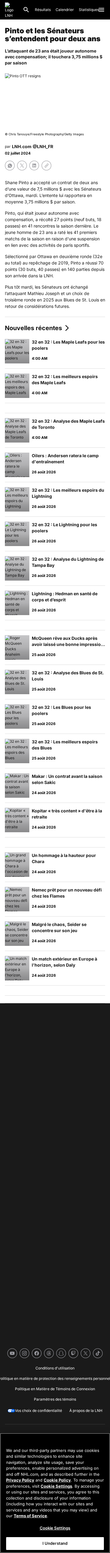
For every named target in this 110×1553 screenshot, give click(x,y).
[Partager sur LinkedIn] (34, 165)
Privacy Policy (20, 1480)
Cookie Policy (57, 1480)
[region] (55, 1493)
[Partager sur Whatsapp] (10, 165)
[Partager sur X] (22, 165)
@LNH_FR (43, 146)
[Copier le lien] (46, 165)
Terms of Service (30, 1515)
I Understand (55, 1543)
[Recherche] (26, 9)
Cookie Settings (56, 1486)
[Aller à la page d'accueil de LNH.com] (11, 9)
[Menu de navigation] (101, 9)
